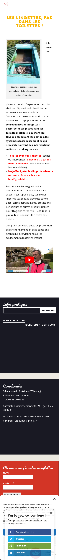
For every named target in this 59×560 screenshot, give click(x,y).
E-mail (8, 483)
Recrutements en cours (40, 325)
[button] (54, 498)
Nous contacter (14, 320)
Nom (6, 473)
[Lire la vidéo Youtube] (29, 260)
